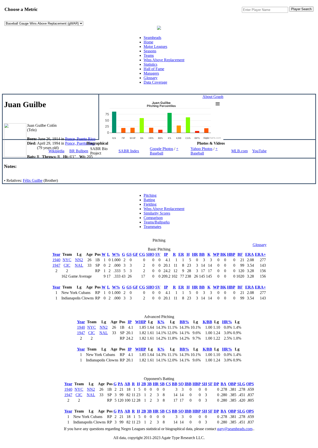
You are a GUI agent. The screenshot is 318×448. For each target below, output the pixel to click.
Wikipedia (56, 151)
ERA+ (260, 254)
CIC (67, 265)
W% (116, 254)
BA (223, 384)
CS (168, 384)
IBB (188, 384)
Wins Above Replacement (164, 60)
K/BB (207, 322)
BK (223, 254)
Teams (149, 55)
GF (135, 254)
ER (181, 254)
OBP (232, 384)
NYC (67, 260)
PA (120, 384)
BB (202, 254)
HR (195, 254)
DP (216, 384)
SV (157, 254)
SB (162, 384)
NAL (79, 265)
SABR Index (129, 151)
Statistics (150, 64)
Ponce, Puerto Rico (80, 139)
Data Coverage (155, 82)
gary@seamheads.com (234, 429)
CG (142, 254)
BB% (184, 322)
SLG (241, 384)
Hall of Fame (154, 69)
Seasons (150, 51)
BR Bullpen (78, 151)
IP (166, 254)
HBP (231, 254)
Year (56, 254)
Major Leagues (155, 46)
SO (181, 384)
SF (210, 384)
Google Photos (161, 149)
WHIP (140, 322)
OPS (250, 384)
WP (216, 254)
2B (143, 384)
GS (129, 254)
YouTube (259, 151)
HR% (227, 322)
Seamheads (152, 37)
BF (240, 254)
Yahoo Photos (201, 149)
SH (204, 384)
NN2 (79, 260)
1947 (56, 265)
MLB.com (239, 151)
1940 (56, 260)
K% (161, 322)
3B (149, 384)
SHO (150, 254)
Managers (151, 73)
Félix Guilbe (32, 180)
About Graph (212, 97)
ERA (249, 254)
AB (127, 384)
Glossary (151, 78)
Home (148, 42)
